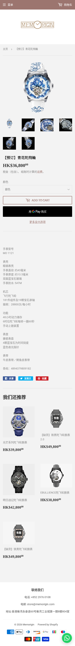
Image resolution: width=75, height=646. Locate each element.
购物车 (67, 4)
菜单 (10, 4)
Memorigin (28, 624)
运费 (39, 171)
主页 (5, 49)
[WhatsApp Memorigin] (67, 638)
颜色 (5, 181)
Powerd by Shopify (48, 624)
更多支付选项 (37, 221)
